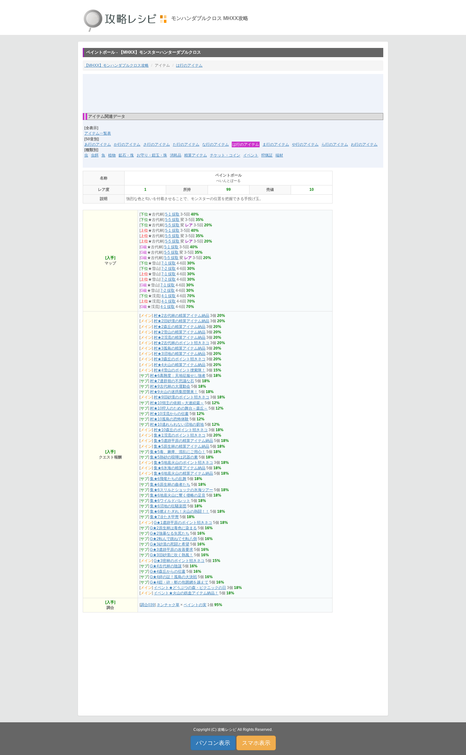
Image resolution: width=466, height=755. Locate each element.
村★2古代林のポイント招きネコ (181, 343)
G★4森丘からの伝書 (167, 571)
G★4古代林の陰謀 (166, 566)
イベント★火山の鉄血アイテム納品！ (186, 593)
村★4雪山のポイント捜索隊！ (179, 370)
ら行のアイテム (334, 144)
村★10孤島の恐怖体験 (169, 419)
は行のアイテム (189, 65)
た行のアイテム (186, 144)
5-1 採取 (172, 214)
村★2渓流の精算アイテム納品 (179, 337)
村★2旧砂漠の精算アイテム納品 (181, 321)
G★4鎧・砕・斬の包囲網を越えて (179, 582)
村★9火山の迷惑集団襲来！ (174, 392)
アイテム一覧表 (97, 133)
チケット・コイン (225, 155)
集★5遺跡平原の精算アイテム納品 (183, 440)
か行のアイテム (127, 144)
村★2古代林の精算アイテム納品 (181, 315)
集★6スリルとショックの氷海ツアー (181, 490)
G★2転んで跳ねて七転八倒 (173, 539)
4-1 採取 (168, 296)
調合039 (147, 605)
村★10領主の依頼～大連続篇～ (177, 403)
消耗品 (175, 155)
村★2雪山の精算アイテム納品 (179, 332)
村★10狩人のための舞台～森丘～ (179, 408)
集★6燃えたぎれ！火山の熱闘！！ (179, 511)
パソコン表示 (213, 743)
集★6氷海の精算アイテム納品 (179, 468)
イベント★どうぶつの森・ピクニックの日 (190, 587)
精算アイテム (195, 155)
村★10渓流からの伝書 (169, 413)
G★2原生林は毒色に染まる (173, 528)
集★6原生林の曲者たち (170, 484)
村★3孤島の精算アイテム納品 (179, 348)
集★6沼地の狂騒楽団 (168, 506)
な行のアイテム (215, 144)
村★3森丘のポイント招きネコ (179, 359)
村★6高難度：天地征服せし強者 (177, 375)
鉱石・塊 (126, 155)
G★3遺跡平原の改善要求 (171, 549)
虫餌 (95, 155)
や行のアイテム (305, 144)
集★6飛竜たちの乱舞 (168, 479)
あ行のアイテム (97, 144)
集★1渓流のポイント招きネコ (179, 435)
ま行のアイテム (275, 144)
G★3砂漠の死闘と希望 (169, 544)
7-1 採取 (168, 263)
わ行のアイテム (364, 144)
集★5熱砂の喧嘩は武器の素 (174, 457)
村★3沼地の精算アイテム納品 (179, 353)
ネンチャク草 (168, 605)
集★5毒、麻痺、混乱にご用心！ (177, 452)
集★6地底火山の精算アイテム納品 (183, 473)
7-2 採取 (168, 268)
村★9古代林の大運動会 (170, 386)
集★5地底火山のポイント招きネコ (183, 462)
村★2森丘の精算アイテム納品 (179, 326)
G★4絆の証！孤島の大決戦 (173, 577)
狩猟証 (267, 155)
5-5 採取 (172, 219)
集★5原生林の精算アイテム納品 (181, 446)
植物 (112, 155)
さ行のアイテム (156, 144)
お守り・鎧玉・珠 (152, 155)
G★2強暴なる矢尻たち (169, 533)
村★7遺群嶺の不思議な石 (172, 381)
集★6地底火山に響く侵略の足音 (177, 495)
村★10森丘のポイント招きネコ (181, 430)
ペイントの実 (195, 605)
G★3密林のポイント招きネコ (179, 560)
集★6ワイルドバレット (170, 500)
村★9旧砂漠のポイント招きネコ (181, 397)
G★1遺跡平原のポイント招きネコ (183, 522)
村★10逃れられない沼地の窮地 (177, 424)
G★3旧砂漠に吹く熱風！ (171, 555)
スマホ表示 (256, 743)
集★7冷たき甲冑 (164, 517)
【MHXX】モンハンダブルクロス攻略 (116, 65)
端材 (279, 155)
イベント (250, 155)
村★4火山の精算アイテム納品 (179, 365)
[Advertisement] (233, 93)
